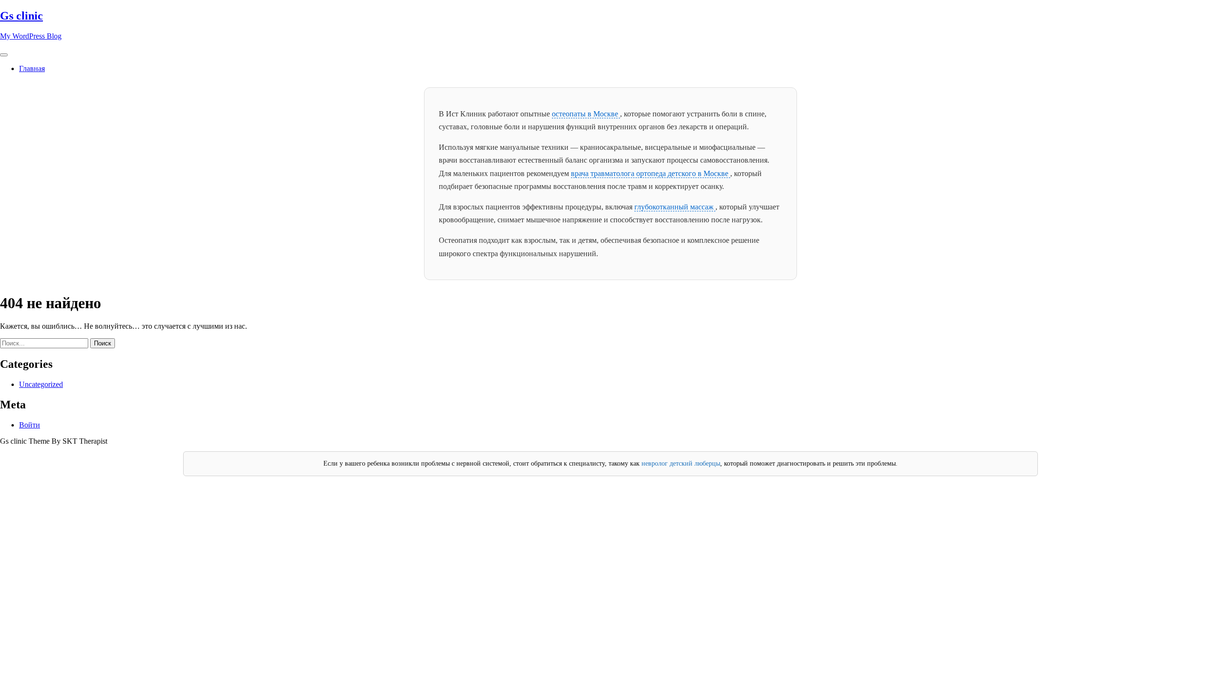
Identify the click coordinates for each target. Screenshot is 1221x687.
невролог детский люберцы (681, 463)
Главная (32, 68)
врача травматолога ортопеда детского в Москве (650, 173)
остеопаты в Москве (586, 114)
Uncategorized (41, 384)
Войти (29, 425)
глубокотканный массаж (674, 207)
